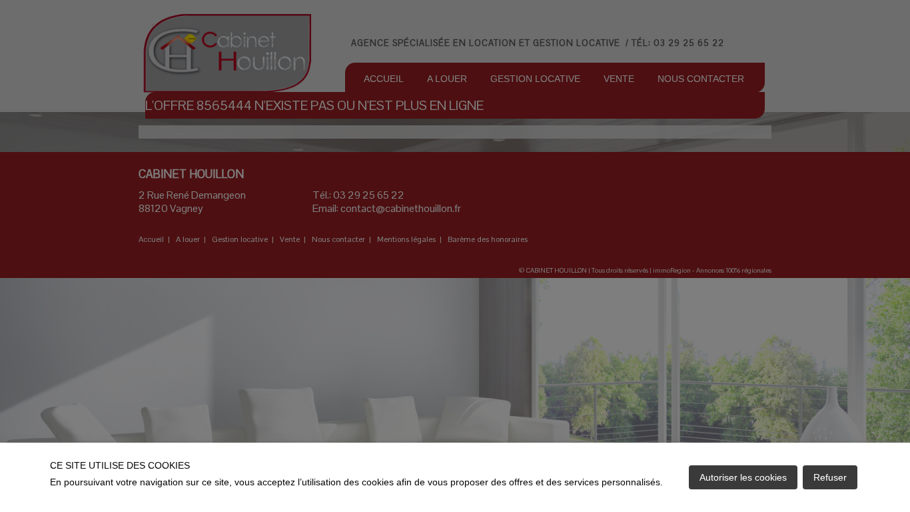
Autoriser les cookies (743, 477)
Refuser (830, 477)
